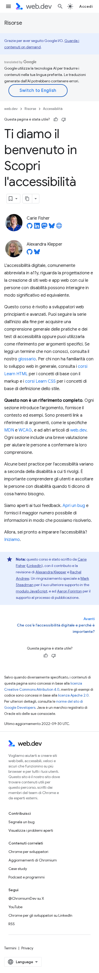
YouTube (15, 906)
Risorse (13, 23)
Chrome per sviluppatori (28, 851)
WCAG (25, 430)
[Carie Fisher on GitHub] (29, 227)
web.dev (11, 108)
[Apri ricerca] (60, 6)
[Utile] (56, 119)
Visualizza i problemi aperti (30, 830)
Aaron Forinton (69, 591)
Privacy (27, 948)
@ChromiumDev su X (26, 898)
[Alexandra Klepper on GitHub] (29, 253)
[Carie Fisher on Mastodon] (44, 227)
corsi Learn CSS (40, 381)
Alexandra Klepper (50, 572)
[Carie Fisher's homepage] (59, 227)
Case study (17, 868)
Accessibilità (53, 108)
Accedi (86, 6)
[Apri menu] (8, 6)
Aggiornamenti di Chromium (32, 860)
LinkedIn (34, 565)
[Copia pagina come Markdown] (27, 198)
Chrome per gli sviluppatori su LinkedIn (40, 915)
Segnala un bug (21, 822)
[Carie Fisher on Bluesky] (52, 227)
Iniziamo (12, 539)
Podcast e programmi (26, 877)
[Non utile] (64, 119)
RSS (11, 923)
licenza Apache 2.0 (73, 695)
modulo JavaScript (31, 591)
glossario (27, 359)
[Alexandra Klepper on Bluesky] (37, 253)
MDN (9, 430)
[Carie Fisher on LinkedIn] (37, 227)
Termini (10, 948)
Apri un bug (74, 505)
